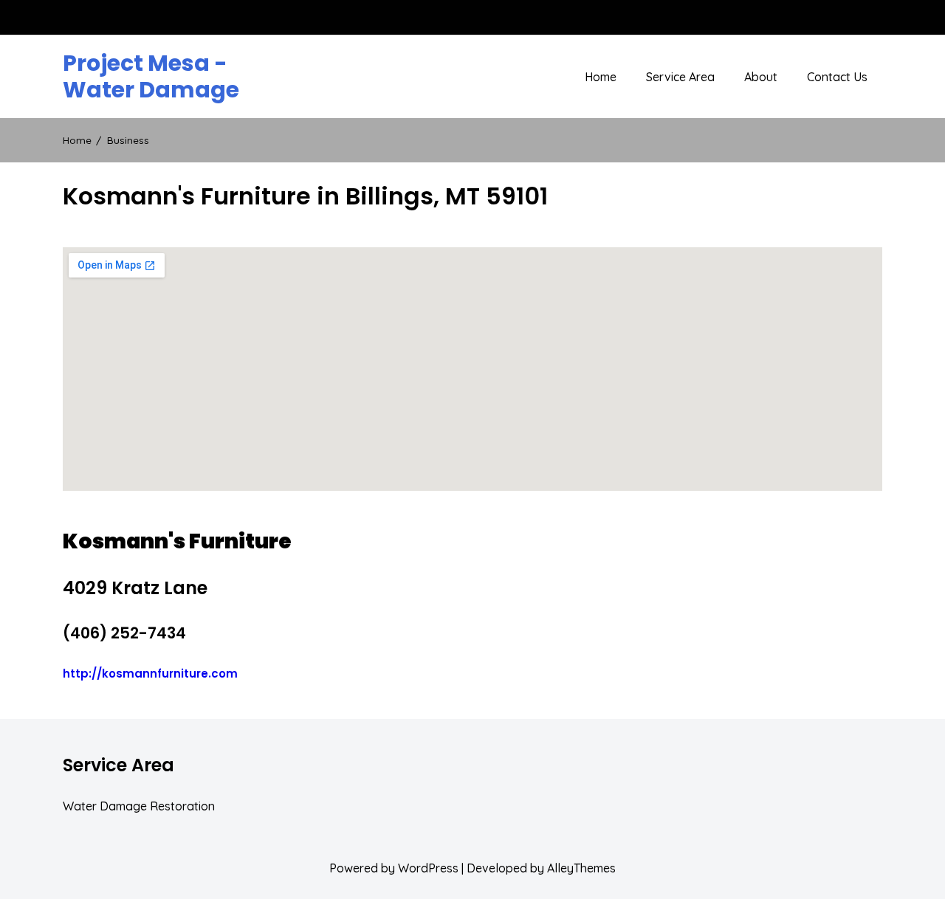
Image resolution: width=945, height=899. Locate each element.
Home (600, 76)
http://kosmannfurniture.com (150, 673)
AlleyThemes (581, 868)
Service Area (680, 76)
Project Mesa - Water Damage (151, 76)
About (760, 76)
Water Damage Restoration (139, 806)
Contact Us (837, 76)
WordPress (428, 868)
